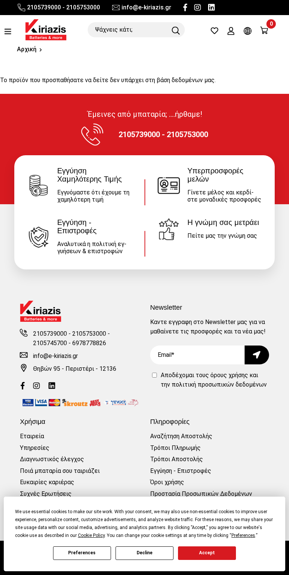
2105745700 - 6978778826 (69, 343)
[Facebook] (185, 7)
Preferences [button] (243, 535)
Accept (207, 552)
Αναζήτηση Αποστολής (181, 436)
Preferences (82, 552)
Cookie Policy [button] (91, 535)
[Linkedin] (211, 7)
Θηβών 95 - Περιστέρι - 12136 (74, 368)
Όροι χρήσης (167, 482)
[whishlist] (214, 31)
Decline (144, 552)
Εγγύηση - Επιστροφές (180, 470)
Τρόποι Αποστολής (176, 459)
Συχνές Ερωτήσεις (45, 493)
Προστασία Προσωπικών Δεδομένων (201, 493)
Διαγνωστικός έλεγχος (52, 459)
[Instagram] (197, 7)
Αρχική (27, 49)
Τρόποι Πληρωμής (175, 447)
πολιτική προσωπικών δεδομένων (219, 384)
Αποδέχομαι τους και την (214, 380)
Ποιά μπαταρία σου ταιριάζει (60, 470)
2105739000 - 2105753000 (63, 7)
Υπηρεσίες (34, 447)
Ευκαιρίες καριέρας (47, 482)
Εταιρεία (32, 436)
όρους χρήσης (229, 375)
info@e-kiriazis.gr (146, 7)
